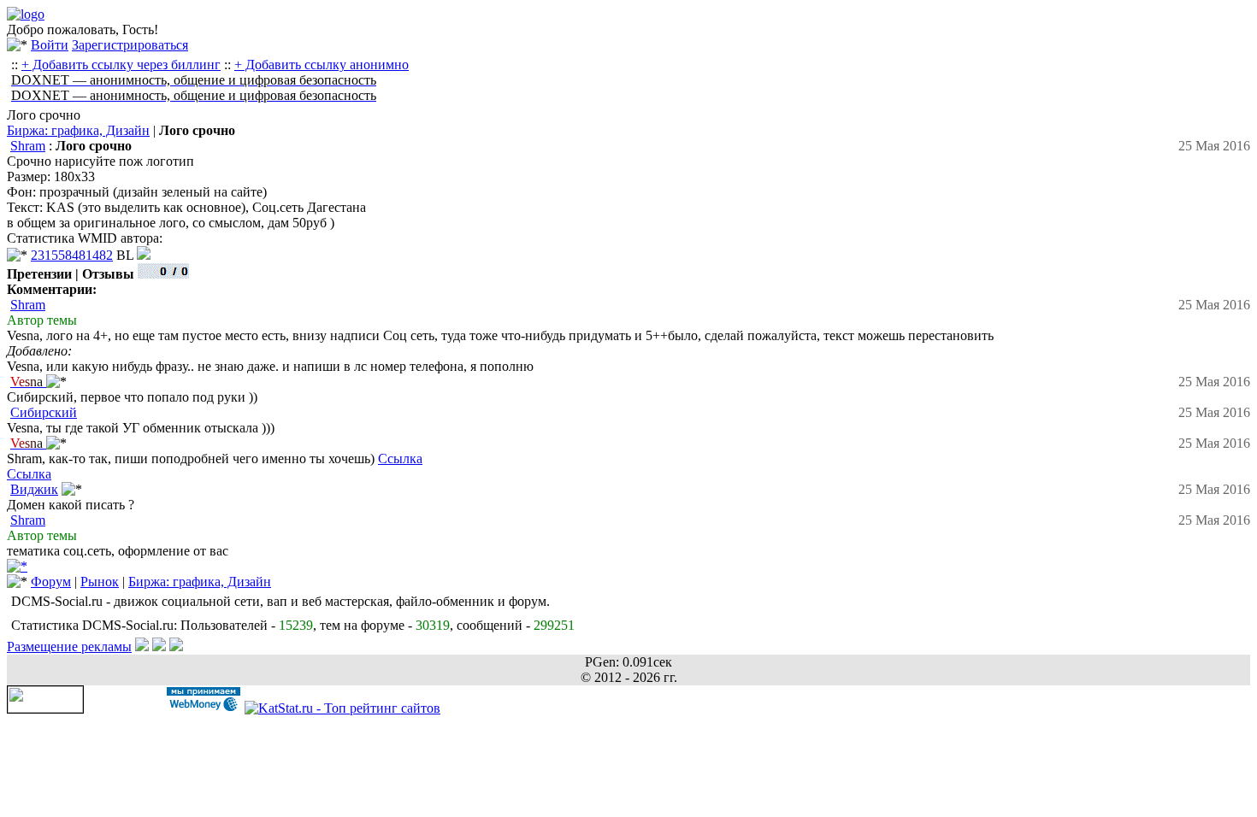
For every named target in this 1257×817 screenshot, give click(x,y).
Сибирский (43, 412)
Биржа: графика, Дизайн (78, 130)
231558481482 (72, 255)
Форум (51, 581)
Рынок (99, 581)
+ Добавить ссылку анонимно (321, 64)
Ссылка (400, 458)
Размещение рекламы (69, 646)
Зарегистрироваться (130, 45)
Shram (27, 145)
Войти (49, 45)
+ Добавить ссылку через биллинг (121, 64)
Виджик (34, 489)
